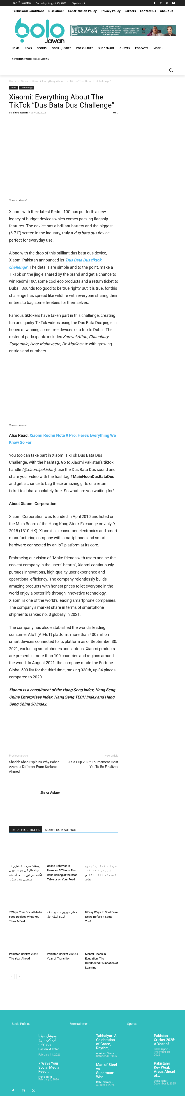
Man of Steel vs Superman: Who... (106, 1071)
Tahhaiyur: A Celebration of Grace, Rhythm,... (106, 1042)
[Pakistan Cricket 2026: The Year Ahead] (25, 938)
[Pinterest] (34, 122)
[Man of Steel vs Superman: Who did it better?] (79, 1072)
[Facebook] (154, 3)
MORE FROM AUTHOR (60, 830)
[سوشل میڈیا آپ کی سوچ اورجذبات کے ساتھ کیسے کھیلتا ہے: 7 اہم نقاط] (101, 850)
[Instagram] (161, 3)
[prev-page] (12, 976)
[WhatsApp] (44, 122)
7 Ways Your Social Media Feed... (48, 1067)
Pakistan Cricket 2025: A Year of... (164, 1040)
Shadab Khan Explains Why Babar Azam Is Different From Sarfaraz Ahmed (34, 767)
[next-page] (19, 976)
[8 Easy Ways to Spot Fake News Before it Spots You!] (101, 897)
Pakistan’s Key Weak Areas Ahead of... (164, 1069)
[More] (55, 122)
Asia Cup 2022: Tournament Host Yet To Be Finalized (93, 764)
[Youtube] (173, 3)
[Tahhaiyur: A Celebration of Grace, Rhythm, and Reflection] (79, 1043)
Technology (26, 87)
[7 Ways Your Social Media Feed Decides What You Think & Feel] (25, 897)
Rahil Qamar (103, 1082)
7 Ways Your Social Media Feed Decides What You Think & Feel (25, 916)
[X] (167, 3)
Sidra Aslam (20, 112)
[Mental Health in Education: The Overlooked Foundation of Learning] (101, 938)
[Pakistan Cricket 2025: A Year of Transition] (63, 938)
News (24, 81)
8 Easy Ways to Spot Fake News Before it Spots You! (101, 916)
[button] (170, 70)
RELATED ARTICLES (25, 830)
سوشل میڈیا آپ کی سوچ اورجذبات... (47, 1040)
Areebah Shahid (106, 1053)
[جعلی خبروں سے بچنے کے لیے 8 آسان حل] (63, 897)
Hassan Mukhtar (48, 1049)
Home (13, 81)
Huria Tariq (45, 1076)
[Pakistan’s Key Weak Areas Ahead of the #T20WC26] (137, 1070)
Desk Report (161, 1049)
